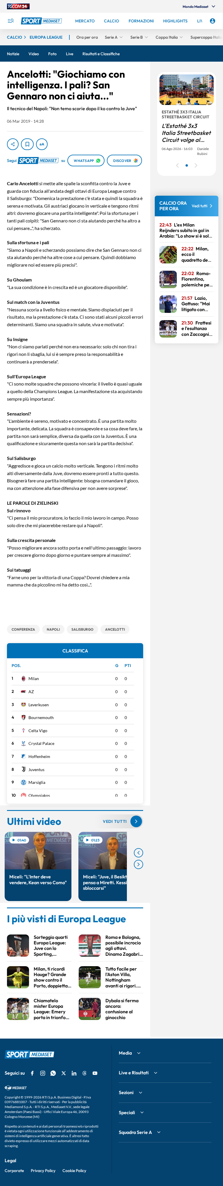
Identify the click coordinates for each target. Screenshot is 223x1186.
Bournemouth (41, 717)
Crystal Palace (41, 743)
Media (125, 1053)
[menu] (10, 20)
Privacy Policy (43, 1170)
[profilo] (212, 20)
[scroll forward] (138, 864)
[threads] (84, 1073)
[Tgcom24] (18, 6)
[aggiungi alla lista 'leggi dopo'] (27, 144)
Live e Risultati (134, 1073)
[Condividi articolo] (13, 144)
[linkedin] (74, 1073)
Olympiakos (39, 795)
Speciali (127, 1112)
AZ (31, 691)
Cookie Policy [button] (74, 1170)
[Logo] (42, 20)
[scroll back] (138, 852)
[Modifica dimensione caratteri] (42, 144)
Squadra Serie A (135, 1132)
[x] (63, 1073)
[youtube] (95, 1073)
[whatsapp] (53, 1073)
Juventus (36, 769)
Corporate (14, 1170)
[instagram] (43, 1073)
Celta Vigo (37, 730)
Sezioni (126, 1092)
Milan (33, 678)
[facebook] (32, 1073)
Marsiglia (36, 782)
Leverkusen (38, 704)
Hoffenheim (39, 756)
